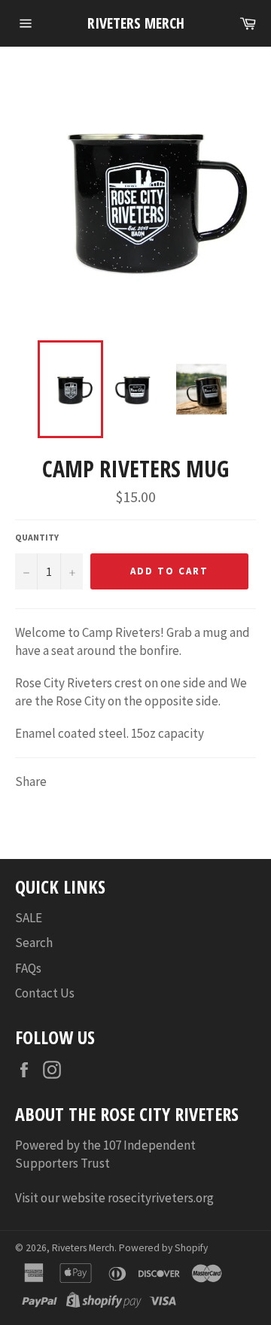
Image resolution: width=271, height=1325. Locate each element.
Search (34, 942)
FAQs (28, 968)
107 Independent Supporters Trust (105, 1154)
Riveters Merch (135, 23)
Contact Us (45, 993)
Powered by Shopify (163, 1247)
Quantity (37, 537)
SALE (28, 917)
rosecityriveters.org (162, 1197)
